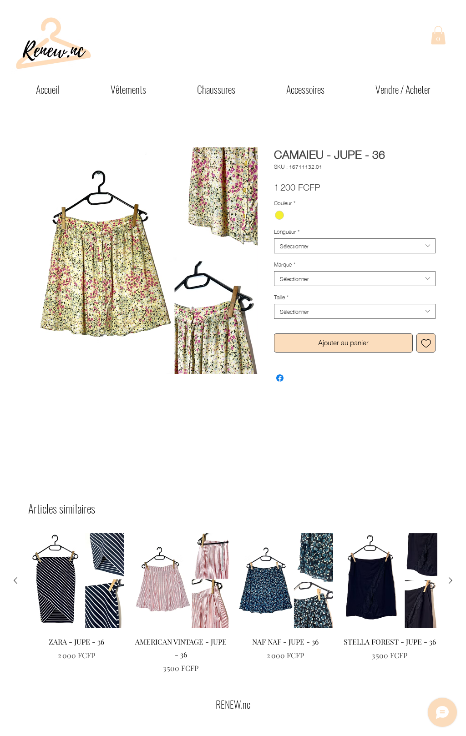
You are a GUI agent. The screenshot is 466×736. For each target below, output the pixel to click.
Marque (284, 264)
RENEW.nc (233, 704)
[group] (233, 604)
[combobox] (355, 245)
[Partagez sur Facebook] (279, 378)
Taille (281, 296)
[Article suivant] (450, 580)
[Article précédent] (15, 580)
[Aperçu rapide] (76, 581)
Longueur (286, 231)
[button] (438, 35)
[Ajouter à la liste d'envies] (426, 343)
